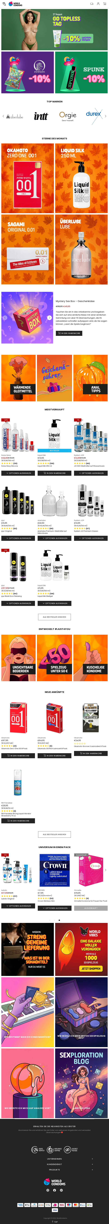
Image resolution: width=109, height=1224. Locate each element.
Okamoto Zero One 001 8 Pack (14, 748)
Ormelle (41, 890)
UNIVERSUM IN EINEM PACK (55, 847)
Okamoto (5, 738)
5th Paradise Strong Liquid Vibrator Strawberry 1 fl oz (16, 815)
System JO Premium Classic (86, 531)
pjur (3, 520)
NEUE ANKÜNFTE (54, 692)
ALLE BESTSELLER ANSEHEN (54, 617)
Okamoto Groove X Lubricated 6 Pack (90, 746)
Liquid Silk (42, 455)
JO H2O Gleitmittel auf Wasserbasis (89, 466)
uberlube (42, 520)
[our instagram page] (47, 1190)
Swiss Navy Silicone (9, 466)
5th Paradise (6, 803)
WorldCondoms (15, 3)
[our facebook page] (54, 1190)
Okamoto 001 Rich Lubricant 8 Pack (52, 748)
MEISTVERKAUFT (54, 409)
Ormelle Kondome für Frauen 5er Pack (54, 901)
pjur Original (6, 531)
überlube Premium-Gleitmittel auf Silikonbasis (52, 532)
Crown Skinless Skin (9, 901)
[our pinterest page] (61, 1190)
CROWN (4, 890)
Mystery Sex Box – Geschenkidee (75, 301)
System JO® (79, 455)
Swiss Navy (6, 455)
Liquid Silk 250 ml (45, 466)
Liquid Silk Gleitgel (45, 596)
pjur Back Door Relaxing (11, 596)
